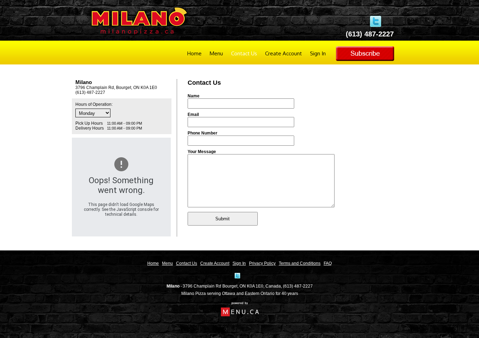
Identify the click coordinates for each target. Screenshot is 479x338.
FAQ (328, 263)
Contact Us (244, 53)
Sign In (318, 53)
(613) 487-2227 (298, 286)
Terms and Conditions (300, 263)
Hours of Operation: (94, 104)
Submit (222, 218)
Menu (216, 53)
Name (194, 96)
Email (193, 114)
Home (194, 53)
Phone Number (202, 133)
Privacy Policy (262, 263)
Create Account (283, 53)
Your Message (202, 151)
